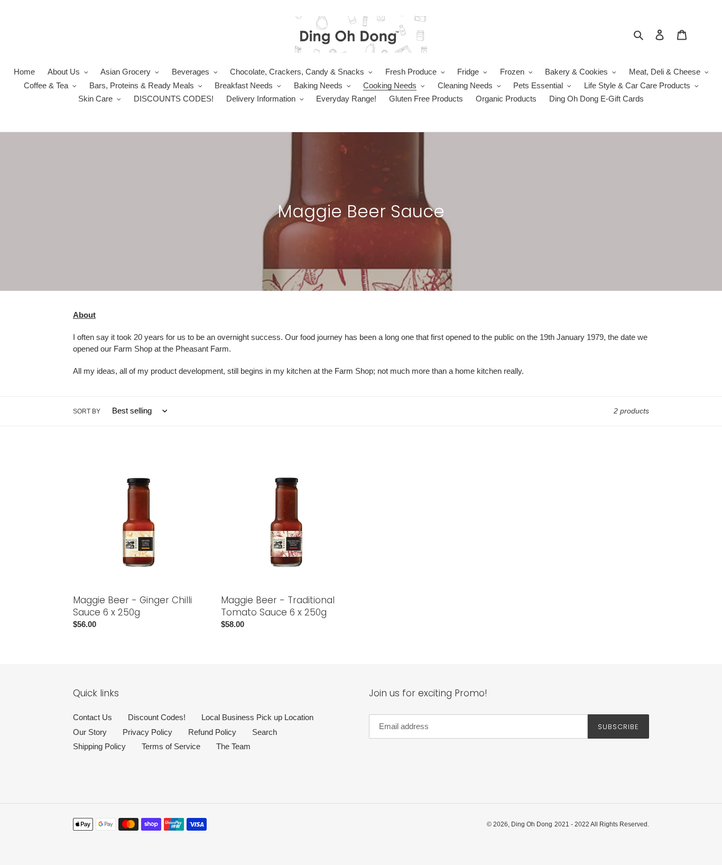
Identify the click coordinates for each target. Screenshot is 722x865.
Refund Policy (212, 732)
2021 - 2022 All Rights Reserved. (601, 824)
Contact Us (92, 717)
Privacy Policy (147, 732)
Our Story (90, 732)
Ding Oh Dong (531, 824)
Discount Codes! (157, 717)
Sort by (86, 411)
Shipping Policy (99, 746)
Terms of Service (171, 746)
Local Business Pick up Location (257, 717)
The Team (233, 746)
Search (264, 732)
